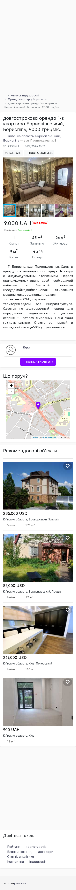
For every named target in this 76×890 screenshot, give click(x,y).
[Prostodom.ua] (4, 95)
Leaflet (35, 437)
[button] (69, 161)
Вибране (14, 153)
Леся (27, 347)
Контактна (26, 862)
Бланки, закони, (29, 852)
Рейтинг (26, 847)
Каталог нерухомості (25, 95)
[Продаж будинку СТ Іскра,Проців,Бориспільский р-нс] (38, 557)
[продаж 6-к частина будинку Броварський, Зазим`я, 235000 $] (38, 485)
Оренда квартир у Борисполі (27, 99)
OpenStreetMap (49, 437)
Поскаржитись (40, 153)
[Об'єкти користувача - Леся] (11, 350)
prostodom (20, 883)
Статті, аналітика (20, 857)
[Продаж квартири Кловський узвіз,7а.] (38, 629)
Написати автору (39, 361)
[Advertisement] (38, 51)
